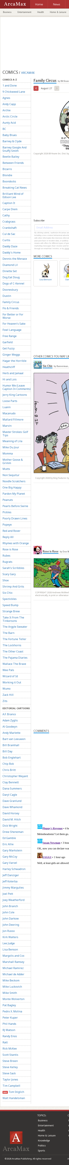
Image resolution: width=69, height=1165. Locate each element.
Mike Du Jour (11, 447)
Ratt (5, 1042)
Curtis (6, 240)
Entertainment (24, 12)
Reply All (8, 537)
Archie (7, 110)
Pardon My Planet (14, 493)
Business (7, 12)
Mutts (6, 469)
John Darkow (11, 918)
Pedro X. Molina (12, 1011)
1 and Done (10, 85)
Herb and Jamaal (13, 373)
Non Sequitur (11, 475)
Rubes (6, 555)
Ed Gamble (9, 838)
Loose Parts (10, 401)
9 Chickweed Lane (14, 92)
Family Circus (11, 302)
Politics (42, 1145)
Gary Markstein (12, 850)
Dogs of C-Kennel (13, 283)
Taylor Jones (10, 1079)
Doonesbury (10, 290)
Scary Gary (9, 574)
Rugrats (7, 562)
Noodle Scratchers (14, 481)
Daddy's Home (12, 252)
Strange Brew (11, 611)
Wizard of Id (10, 676)
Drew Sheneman (13, 832)
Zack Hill (8, 695)
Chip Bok (8, 764)
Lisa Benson (10, 949)
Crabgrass (9, 221)
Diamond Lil (10, 265)
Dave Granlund (12, 801)
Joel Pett (8, 894)
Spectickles (10, 599)
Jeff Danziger (11, 875)
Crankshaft (10, 228)
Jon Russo (9, 931)
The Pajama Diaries (15, 657)
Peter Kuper (10, 1017)
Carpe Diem (10, 209)
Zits (5, 701)
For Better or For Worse (13, 316)
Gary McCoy (10, 856)
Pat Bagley (9, 1005)
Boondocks (9, 181)
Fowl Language (12, 330)
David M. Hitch (12, 819)
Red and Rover (11, 531)
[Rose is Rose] (37, 550)
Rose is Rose (10, 549)
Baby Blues (10, 135)
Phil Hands (9, 1024)
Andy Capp (9, 104)
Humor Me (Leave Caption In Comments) (17, 387)
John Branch (10, 906)
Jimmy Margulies (13, 887)
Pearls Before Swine (15, 506)
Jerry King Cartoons (15, 395)
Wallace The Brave (14, 664)
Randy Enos (10, 1036)
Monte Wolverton (13, 999)
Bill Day (7, 751)
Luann (7, 407)
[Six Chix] (37, 364)
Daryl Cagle (10, 795)
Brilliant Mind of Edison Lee (13, 195)
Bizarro (7, 169)
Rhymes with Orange (16, 543)
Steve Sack (9, 1073)
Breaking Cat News (15, 187)
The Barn (8, 633)
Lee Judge (9, 943)
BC (4, 129)
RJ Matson (9, 1030)
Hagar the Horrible (14, 361)
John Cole (8, 912)
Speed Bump (10, 605)
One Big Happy (12, 487)
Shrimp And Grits (13, 586)
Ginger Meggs (11, 354)
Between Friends (13, 163)
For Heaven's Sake (14, 323)
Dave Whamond (12, 807)
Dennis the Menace (15, 259)
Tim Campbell (11, 1086)
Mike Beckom (11, 980)
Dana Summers (12, 788)
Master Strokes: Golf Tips (15, 433)
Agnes (6, 98)
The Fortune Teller (14, 639)
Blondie (7, 175)
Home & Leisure (47, 1135)
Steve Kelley (10, 1067)
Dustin (7, 296)
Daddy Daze (10, 246)
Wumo (7, 688)
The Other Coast (13, 651)
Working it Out (12, 682)
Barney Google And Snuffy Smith (14, 149)
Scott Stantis (10, 1055)
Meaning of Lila (12, 441)
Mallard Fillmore (13, 419)
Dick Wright (10, 825)
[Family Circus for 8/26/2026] (36, 88)
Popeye (7, 524)
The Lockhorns (12, 645)
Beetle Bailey (11, 156)
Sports (41, 1150)
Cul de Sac (9, 234)
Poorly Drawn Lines (15, 518)
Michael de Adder (13, 974)
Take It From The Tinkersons (13, 619)
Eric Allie (8, 844)
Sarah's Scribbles (13, 568)
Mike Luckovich (12, 986)
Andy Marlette (11, 733)
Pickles (7, 512)
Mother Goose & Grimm (13, 461)
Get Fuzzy (9, 348)
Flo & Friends (11, 308)
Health (40, 12)
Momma (8, 453)
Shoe (6, 580)
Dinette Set (10, 271)
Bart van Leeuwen (14, 739)
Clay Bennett (11, 782)
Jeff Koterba (10, 881)
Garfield (8, 342)
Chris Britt (9, 770)
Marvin (7, 426)
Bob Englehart (12, 757)
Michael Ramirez (13, 968)
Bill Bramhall (11, 745)
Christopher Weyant (15, 776)
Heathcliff (9, 367)
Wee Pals (8, 670)
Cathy (6, 215)
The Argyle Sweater (15, 627)
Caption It (9, 203)
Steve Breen (10, 1061)
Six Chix (7, 593)
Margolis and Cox (13, 956)
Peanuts (8, 500)
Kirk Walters (10, 937)
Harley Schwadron (14, 869)
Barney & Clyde (12, 141)
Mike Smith (10, 993)
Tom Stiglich (13, 1092)
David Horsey (11, 813)
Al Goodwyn (10, 726)
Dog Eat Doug (11, 277)
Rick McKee (10, 1048)
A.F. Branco (9, 714)
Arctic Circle (10, 116)
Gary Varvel (10, 863)
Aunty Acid (9, 122)
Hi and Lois (10, 379)
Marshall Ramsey (13, 962)
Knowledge (44, 1140)
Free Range (10, 336)
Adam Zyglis (10, 720)
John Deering (11, 925)
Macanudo (9, 413)
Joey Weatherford (13, 900)
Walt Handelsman (14, 1098)
